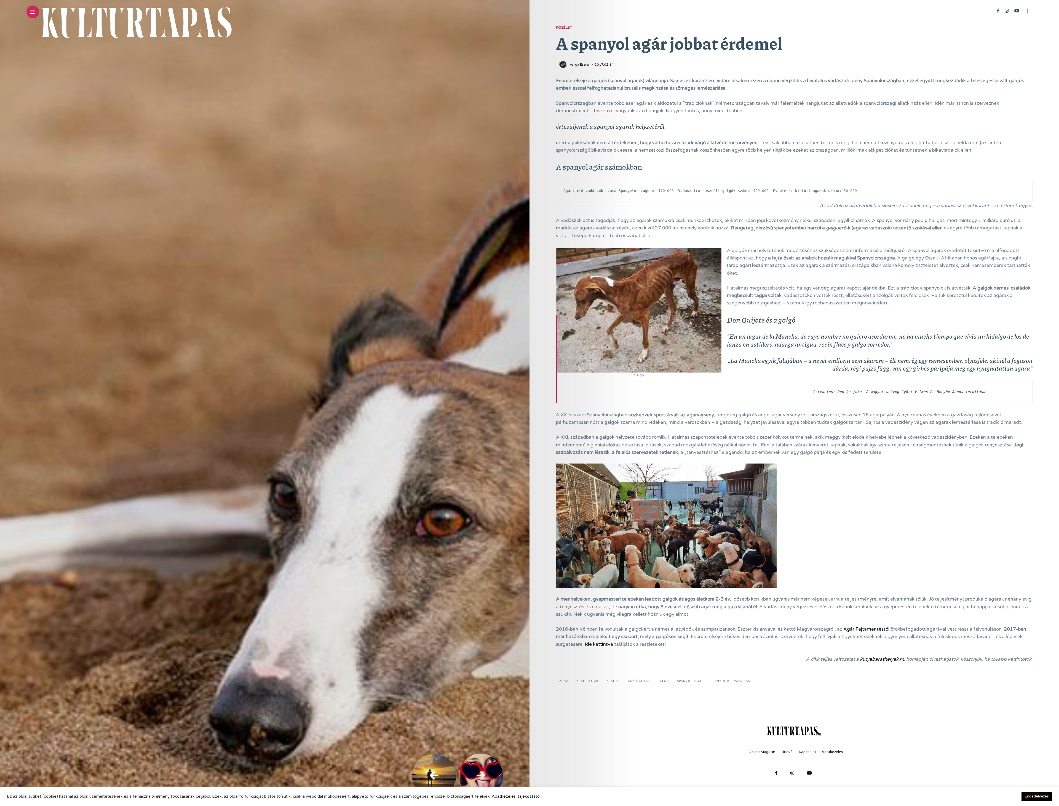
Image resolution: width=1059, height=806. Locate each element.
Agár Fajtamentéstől (866, 629)
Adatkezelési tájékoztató (516, 796)
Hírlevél (787, 752)
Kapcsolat (807, 752)
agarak (613, 681)
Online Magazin (761, 752)
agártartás (639, 681)
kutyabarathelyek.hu (882, 659)
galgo (663, 681)
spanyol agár (690, 681)
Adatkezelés (832, 752)
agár (563, 681)
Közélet (564, 27)
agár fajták (587, 681)
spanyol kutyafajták (730, 681)
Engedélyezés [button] (1037, 796)
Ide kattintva (599, 644)
